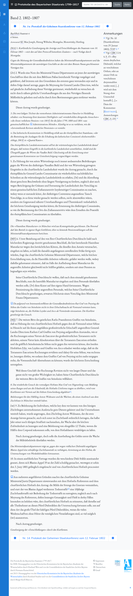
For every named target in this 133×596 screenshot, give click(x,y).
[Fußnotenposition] (118, 48)
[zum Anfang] (130, 588)
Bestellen (99, 564)
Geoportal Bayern (90, 588)
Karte (127, 4)
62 (68, 488)
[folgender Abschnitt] (107, 26)
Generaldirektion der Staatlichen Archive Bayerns (71, 576)
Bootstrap (23, 588)
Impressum (100, 560)
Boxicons (33, 588)
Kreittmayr (110, 111)
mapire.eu (74, 588)
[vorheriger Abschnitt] (14, 26)
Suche (117, 4)
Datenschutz (100, 567)
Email (98, 570)
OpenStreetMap (56, 588)
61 (70, 391)
